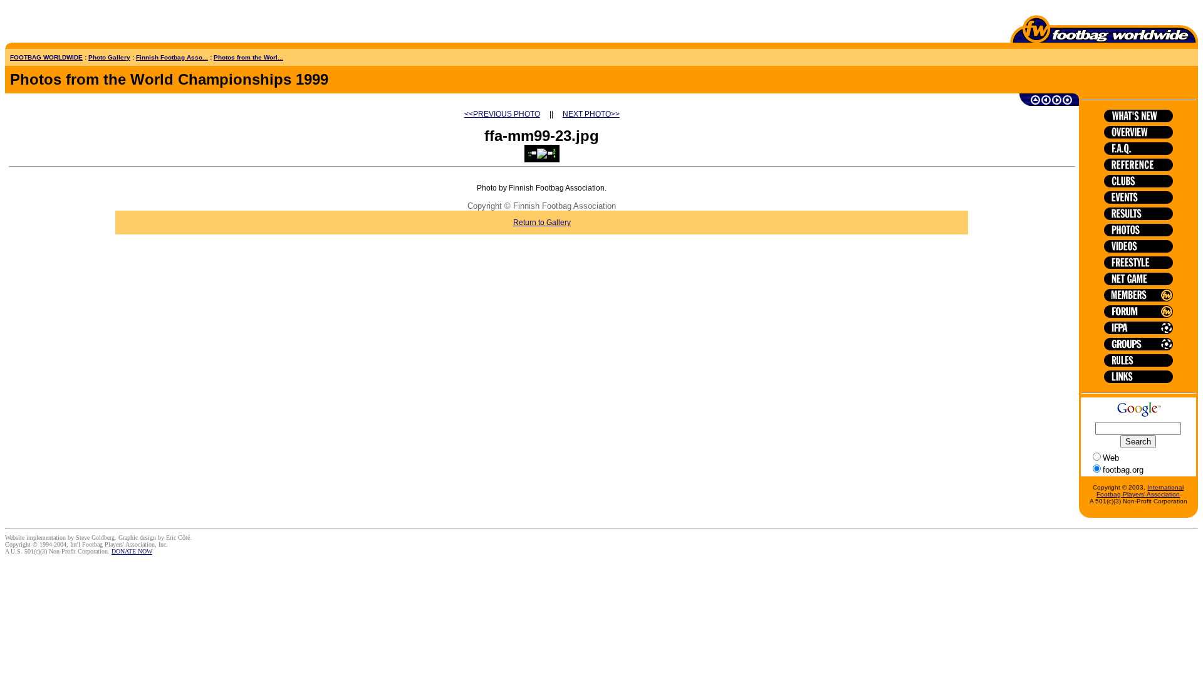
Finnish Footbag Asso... (172, 57)
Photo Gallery (109, 57)
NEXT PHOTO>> (591, 114)
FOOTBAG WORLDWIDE (46, 57)
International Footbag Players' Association (1140, 491)
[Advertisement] (78, 24)
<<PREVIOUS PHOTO (502, 114)
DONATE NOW (132, 551)
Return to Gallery (542, 222)
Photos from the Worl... (248, 57)
